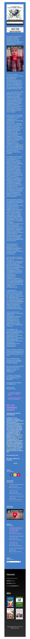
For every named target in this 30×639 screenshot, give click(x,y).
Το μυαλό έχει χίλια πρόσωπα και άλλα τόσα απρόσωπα (14, 398)
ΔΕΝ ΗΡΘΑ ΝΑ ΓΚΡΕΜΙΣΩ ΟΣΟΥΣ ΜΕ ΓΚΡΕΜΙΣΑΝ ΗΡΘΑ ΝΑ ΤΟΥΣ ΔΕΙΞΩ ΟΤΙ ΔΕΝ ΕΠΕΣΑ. (16, 529)
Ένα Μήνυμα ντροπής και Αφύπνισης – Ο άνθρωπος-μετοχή (14, 394)
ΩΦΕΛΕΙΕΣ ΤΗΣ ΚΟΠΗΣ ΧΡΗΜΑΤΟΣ (16, 484)
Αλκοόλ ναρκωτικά (13, 490)
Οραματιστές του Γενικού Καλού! (16, 496)
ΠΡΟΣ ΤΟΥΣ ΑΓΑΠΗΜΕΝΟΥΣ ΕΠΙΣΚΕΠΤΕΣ (12, 407)
